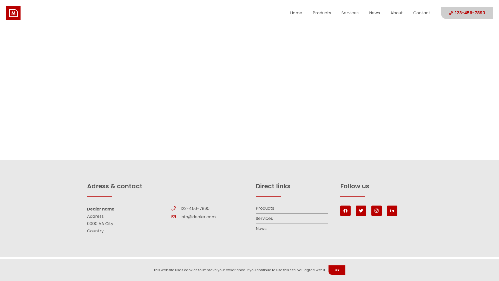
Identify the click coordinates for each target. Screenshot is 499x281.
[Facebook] (345, 211)
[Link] (13, 13)
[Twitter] (361, 211)
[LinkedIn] (392, 211)
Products (265, 208)
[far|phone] (176, 209)
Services (264, 218)
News (261, 229)
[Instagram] (376, 211)
